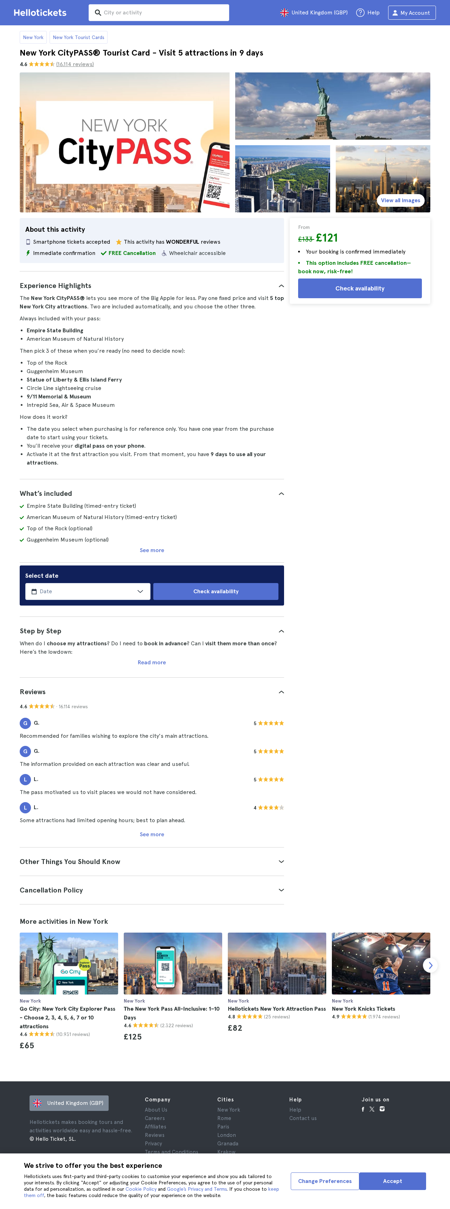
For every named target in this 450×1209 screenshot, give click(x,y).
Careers (155, 1118)
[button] (152, 285)
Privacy (153, 1143)
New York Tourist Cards (78, 37)
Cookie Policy (141, 1189)
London (226, 1135)
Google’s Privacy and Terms (197, 1189)
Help (295, 1110)
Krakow (226, 1152)
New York (33, 37)
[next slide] (430, 965)
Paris (223, 1127)
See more (152, 550)
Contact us (303, 1118)
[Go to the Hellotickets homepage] (41, 12)
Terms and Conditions (171, 1152)
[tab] (152, 285)
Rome (224, 1118)
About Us (156, 1110)
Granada (227, 1143)
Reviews (155, 1135)
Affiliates (155, 1127)
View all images (400, 200)
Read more (152, 662)
